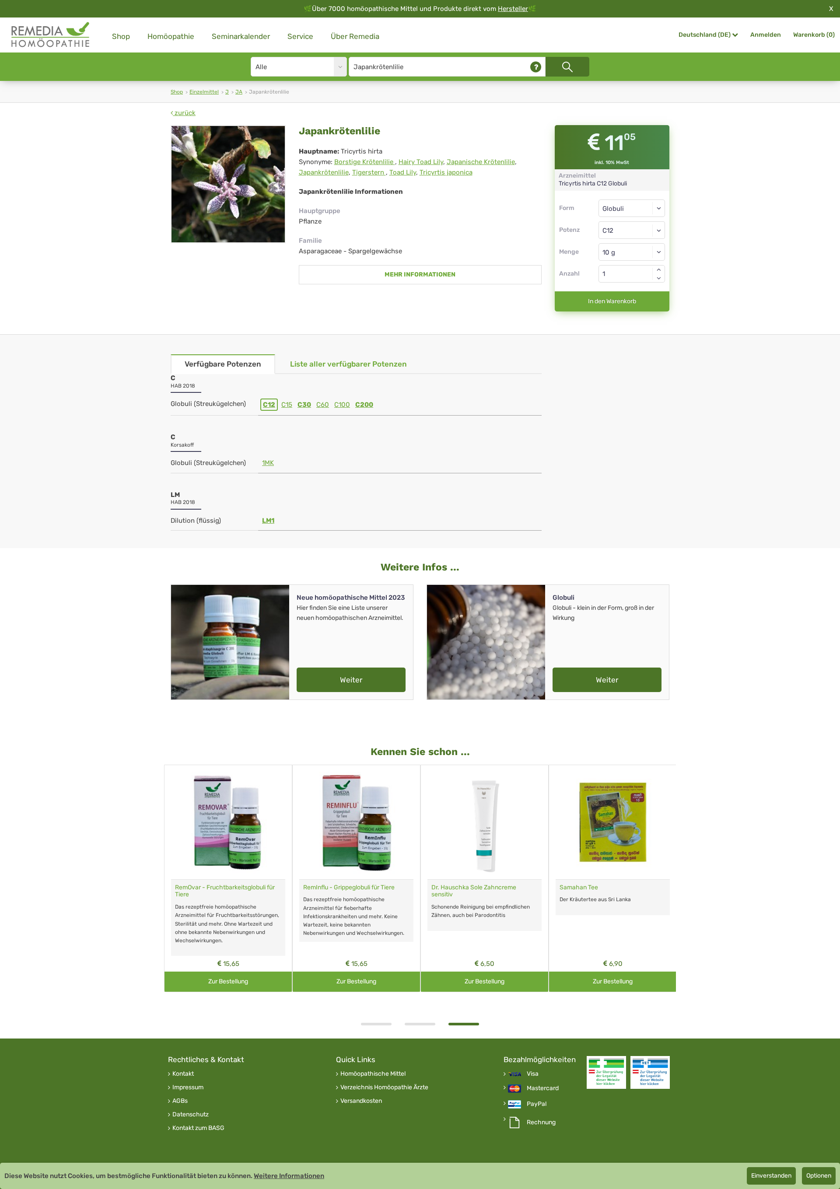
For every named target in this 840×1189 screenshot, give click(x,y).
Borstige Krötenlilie (364, 162)
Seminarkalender (241, 36)
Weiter (351, 679)
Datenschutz (190, 1115)
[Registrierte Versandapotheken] (606, 1072)
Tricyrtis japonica (446, 172)
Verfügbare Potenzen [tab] (223, 364)
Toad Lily (402, 172)
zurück (184, 113)
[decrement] (659, 278)
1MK (268, 463)
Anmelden (765, 34)
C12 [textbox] (607, 230)
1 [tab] (376, 1024)
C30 (304, 405)
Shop (121, 36)
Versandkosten (361, 1101)
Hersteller (513, 9)
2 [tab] (420, 1024)
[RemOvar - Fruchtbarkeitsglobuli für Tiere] (228, 822)
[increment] (659, 269)
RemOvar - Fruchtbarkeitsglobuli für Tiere (225, 891)
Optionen (818, 1175)
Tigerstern (369, 172)
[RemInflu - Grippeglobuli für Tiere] (356, 822)
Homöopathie (170, 36)
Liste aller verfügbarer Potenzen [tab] (348, 364)
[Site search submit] (567, 67)
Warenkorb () (814, 34)
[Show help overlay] (535, 66)
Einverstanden (771, 1175)
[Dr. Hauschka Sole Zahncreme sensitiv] (484, 822)
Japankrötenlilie (324, 172)
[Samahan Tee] (613, 822)
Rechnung (541, 1122)
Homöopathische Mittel (373, 1074)
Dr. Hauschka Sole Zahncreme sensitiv (473, 891)
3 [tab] (463, 1024)
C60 (322, 405)
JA (238, 92)
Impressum (187, 1087)
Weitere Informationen (289, 1176)
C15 (286, 405)
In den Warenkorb (612, 301)
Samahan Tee (579, 887)
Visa (533, 1074)
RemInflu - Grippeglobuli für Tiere (349, 887)
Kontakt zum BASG (198, 1128)
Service (300, 36)
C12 (269, 405)
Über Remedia (355, 36)
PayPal (536, 1104)
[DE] (51, 34)
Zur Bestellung (228, 981)
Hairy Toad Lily (421, 162)
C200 (364, 405)
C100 (342, 405)
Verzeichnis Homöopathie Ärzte (384, 1087)
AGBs (180, 1101)
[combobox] (631, 230)
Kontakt (183, 1074)
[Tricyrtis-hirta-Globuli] (228, 184)
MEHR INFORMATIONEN (420, 274)
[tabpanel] (484, 879)
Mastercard (543, 1088)
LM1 (268, 521)
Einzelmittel (204, 92)
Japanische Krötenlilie (481, 162)
